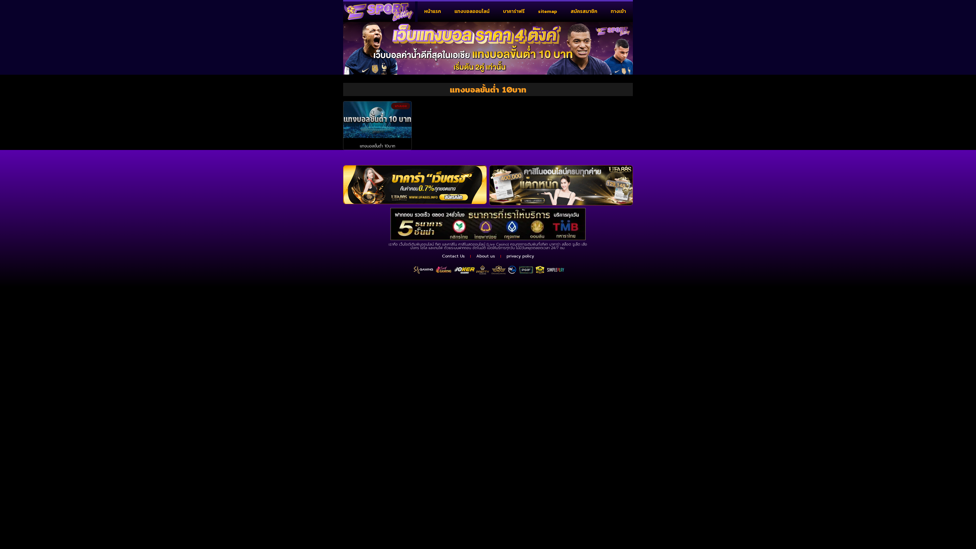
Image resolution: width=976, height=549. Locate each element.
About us (485, 256)
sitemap (547, 11)
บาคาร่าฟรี (514, 11)
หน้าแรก (432, 11)
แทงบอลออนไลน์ (472, 11)
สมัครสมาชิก (584, 11)
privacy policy (520, 256)
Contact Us (453, 256)
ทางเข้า (618, 11)
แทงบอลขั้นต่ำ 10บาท (377, 146)
